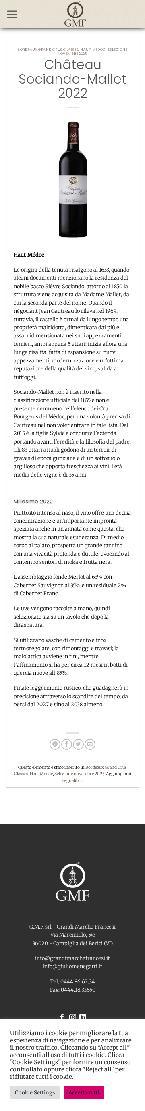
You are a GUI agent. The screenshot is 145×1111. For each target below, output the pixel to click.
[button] (12, 14)
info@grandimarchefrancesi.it (72, 958)
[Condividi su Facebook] (66, 744)
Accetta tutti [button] (83, 1092)
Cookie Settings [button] (35, 1092)
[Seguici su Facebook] (62, 1018)
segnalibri (72, 780)
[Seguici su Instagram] (72, 1018)
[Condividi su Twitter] (78, 744)
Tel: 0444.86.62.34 (72, 981)
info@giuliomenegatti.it (72, 966)
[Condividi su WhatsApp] (55, 744)
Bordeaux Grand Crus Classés (47, 49)
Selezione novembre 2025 (79, 773)
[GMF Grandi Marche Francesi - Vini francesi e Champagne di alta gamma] (75, 14)
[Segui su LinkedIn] (82, 1018)
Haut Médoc (93, 49)
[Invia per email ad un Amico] (90, 744)
